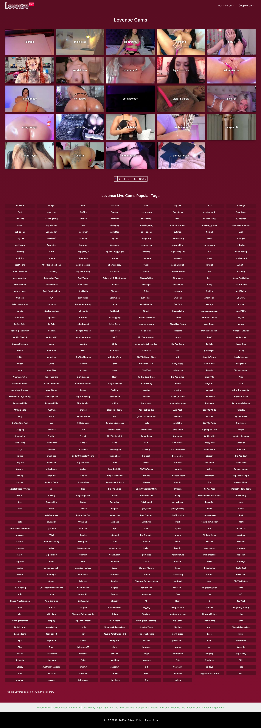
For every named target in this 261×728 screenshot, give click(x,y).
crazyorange (29, 127)
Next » (142, 179)
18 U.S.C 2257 (109, 720)
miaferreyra (30, 155)
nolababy (130, 127)
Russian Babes (60, 707)
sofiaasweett (130, 98)
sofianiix (80, 127)
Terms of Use (152, 720)
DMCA (122, 720)
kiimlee (29, 41)
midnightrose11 (130, 155)
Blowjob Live (142, 707)
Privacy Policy (135, 720)
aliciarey (231, 98)
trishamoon (181, 127)
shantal (80, 155)
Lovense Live (44, 707)
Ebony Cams (193, 707)
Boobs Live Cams (160, 707)
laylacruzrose (181, 70)
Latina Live (74, 707)
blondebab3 (130, 70)
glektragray (130, 41)
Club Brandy (89, 707)
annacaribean (181, 155)
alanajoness (30, 98)
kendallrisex (80, 70)
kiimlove (181, 41)
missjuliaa (80, 41)
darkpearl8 (231, 127)
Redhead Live (178, 707)
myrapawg (80, 98)
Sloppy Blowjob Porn (213, 707)
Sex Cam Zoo (127, 707)
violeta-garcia (181, 98)
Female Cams (226, 5)
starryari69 (29, 70)
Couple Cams (246, 5)
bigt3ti (231, 41)
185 (134, 179)
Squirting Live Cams (107, 707)
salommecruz (231, 70)
